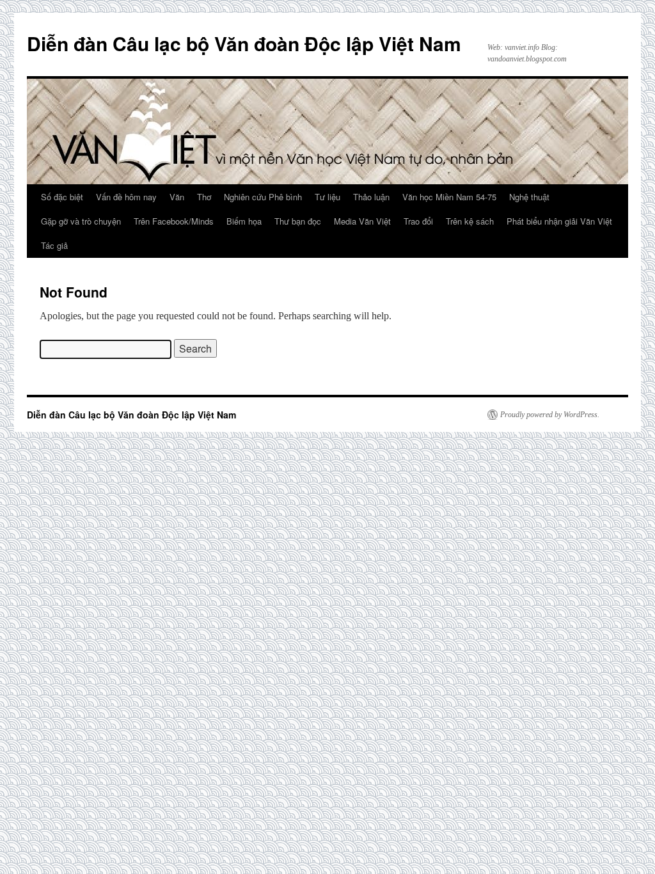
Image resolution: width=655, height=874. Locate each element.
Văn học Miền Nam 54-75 (449, 197)
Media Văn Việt (362, 221)
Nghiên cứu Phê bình (263, 197)
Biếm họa (244, 221)
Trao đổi (418, 221)
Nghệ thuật (529, 197)
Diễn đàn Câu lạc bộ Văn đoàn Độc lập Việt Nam (244, 43)
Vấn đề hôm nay (126, 197)
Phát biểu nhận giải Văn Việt (559, 221)
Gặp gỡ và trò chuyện (81, 221)
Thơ (204, 197)
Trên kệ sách (470, 221)
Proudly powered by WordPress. (549, 414)
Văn (177, 197)
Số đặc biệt (62, 197)
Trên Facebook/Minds (174, 221)
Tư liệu (327, 197)
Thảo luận (371, 197)
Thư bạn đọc (297, 221)
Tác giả (54, 245)
